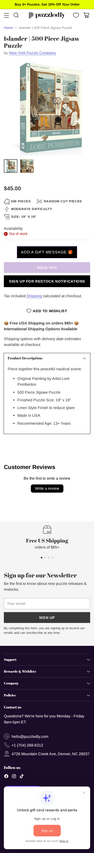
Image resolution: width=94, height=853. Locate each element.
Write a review (47, 488)
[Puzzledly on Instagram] (14, 776)
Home (8, 28)
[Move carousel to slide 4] (52, 557)
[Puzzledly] (47, 15)
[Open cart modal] (86, 15)
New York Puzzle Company (32, 53)
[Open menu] (6, 15)
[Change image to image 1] (10, 166)
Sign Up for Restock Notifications (47, 281)
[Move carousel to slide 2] (45, 557)
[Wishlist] (75, 15)
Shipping (34, 296)
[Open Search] (16, 15)
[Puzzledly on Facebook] (6, 776)
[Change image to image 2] (27, 166)
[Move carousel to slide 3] (49, 557)
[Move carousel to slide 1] (41, 557)
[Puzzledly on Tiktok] (22, 776)
